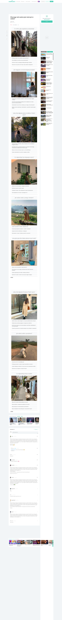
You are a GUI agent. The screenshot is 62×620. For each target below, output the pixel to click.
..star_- (12, 436)
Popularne (18, 1)
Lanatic (12, 511)
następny (50, 51)
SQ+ (38, 1)
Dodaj (52, 1)
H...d (12, 520)
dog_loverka (13, 488)
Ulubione (15, 24)
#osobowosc (18, 416)
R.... (12, 454)
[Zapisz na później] (18, 24)
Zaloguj (47, 1)
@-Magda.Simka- (13, 449)
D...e (13, 21)
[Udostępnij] (7, 39)
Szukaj (43, 1)
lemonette (12, 465)
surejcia (12, 477)
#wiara (22, 416)
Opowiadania (34, 1)
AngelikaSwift (13, 500)
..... (11, 494)
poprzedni (43, 51)
